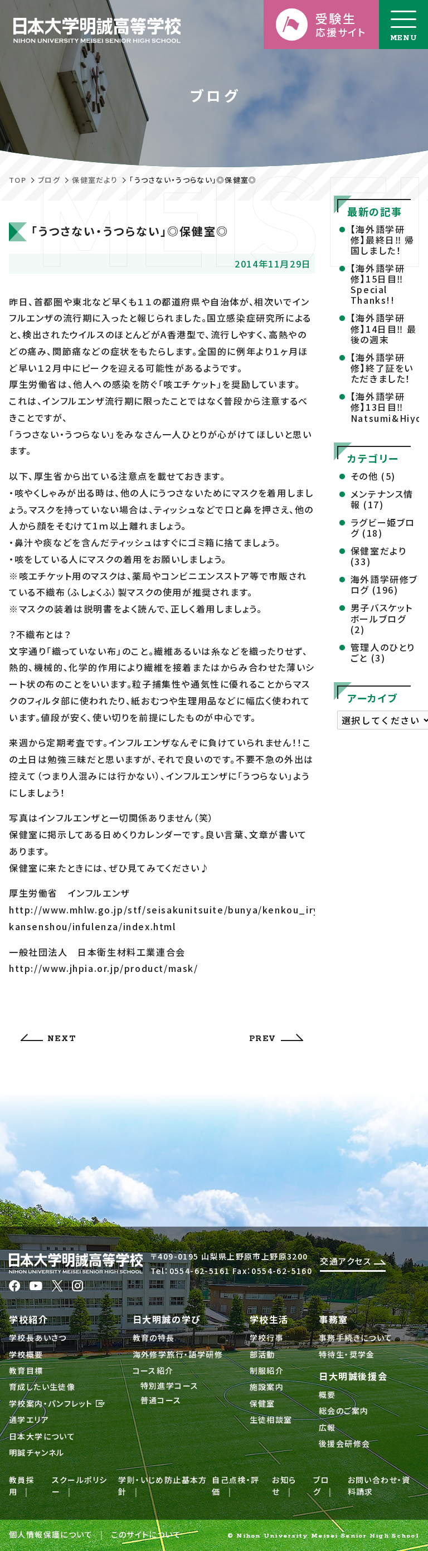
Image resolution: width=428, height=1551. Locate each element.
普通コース (161, 1400)
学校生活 (269, 1319)
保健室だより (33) (379, 556)
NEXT (61, 1039)
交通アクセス (347, 1261)
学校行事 (267, 1337)
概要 (327, 1394)
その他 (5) (373, 476)
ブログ (49, 179)
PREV (262, 1039)
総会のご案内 (343, 1410)
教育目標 (26, 1370)
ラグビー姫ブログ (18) (383, 527)
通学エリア (29, 1419)
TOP (17, 179)
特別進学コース (169, 1385)
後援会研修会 (344, 1443)
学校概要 (26, 1354)
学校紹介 (28, 1319)
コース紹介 (153, 1370)
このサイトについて (146, 1534)
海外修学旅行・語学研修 (178, 1354)
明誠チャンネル (37, 1452)
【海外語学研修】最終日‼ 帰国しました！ (383, 239)
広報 (327, 1427)
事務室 (333, 1319)
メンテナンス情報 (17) (382, 499)
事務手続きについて (356, 1337)
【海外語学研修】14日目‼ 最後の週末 (383, 328)
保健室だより (95, 179)
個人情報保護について (51, 1534)
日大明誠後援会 (353, 1376)
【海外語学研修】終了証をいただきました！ (382, 368)
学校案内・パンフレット (52, 1403)
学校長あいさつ (38, 1337)
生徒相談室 (271, 1419)
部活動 (262, 1354)
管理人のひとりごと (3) (383, 652)
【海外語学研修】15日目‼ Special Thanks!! (378, 284)
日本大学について (42, 1436)
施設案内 (267, 1386)
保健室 (262, 1403)
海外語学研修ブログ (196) (384, 584)
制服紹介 (267, 1370)
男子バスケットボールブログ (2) (382, 618)
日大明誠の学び (167, 1319)
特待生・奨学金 (347, 1354)
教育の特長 (154, 1337)
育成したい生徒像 (42, 1386)
